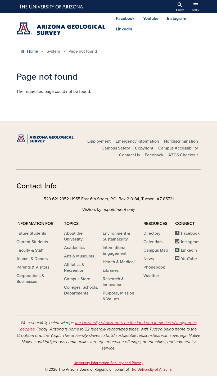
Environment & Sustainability (116, 236)
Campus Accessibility (178, 148)
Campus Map (155, 250)
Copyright (144, 148)
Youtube (151, 18)
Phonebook (154, 267)
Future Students (31, 233)
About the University (73, 236)
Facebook (125, 18)
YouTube (189, 258)
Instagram (176, 18)
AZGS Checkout (183, 155)
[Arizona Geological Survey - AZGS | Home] (60, 29)
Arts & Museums (79, 256)
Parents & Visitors (32, 267)
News (148, 258)
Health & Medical (119, 262)
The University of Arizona (150, 369)
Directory (151, 233)
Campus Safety (116, 148)
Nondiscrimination (181, 141)
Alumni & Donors (32, 258)
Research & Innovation (113, 281)
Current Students (32, 241)
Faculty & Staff (29, 250)
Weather (151, 275)
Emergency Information (137, 141)
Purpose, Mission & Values (118, 296)
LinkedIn (124, 29)
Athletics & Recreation (74, 267)
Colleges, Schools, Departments (81, 290)
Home (32, 51)
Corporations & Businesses (30, 278)
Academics (74, 247)
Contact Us (129, 155)
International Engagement (114, 250)
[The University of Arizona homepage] (51, 6)
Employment (99, 141)
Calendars (152, 241)
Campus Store (77, 279)
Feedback (154, 155)
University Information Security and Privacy (108, 363)
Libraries (111, 270)
